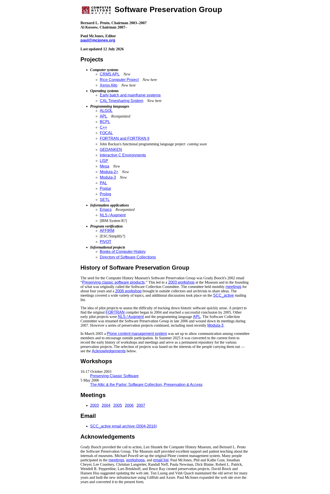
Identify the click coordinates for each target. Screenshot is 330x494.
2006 (129, 405)
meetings (233, 287)
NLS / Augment (113, 215)
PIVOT (105, 242)
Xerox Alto (108, 85)
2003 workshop (181, 282)
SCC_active (223, 295)
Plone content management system (137, 334)
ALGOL (106, 111)
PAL (103, 183)
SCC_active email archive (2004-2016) (123, 426)
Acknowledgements (109, 351)
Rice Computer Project (119, 80)
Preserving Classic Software (114, 376)
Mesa (104, 166)
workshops (135, 460)
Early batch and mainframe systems (130, 95)
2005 (117, 405)
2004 (106, 405)
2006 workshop (128, 291)
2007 (140, 405)
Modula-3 (108, 177)
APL (103, 116)
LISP (104, 161)
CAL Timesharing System (121, 101)
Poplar (105, 188)
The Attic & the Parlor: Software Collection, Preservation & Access (146, 385)
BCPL (105, 122)
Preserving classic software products (113, 282)
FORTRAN (115, 312)
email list (160, 460)
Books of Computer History (123, 252)
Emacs (106, 209)
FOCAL (106, 133)
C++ (103, 127)
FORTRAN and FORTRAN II (124, 138)
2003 (94, 405)
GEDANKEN (111, 149)
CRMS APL (110, 74)
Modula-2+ (109, 172)
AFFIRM (107, 231)
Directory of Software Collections (128, 257)
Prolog (105, 194)
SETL (105, 200)
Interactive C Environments (123, 155)
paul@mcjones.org (97, 40)
